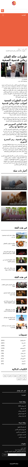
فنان (20, 375)
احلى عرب (24, 49)
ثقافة (23, 363)
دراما (23, 343)
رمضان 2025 (21, 406)
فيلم (23, 350)
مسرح (10, 375)
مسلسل (22, 340)
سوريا (15, 375)
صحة (23, 361)
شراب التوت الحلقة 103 (21, 97)
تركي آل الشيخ (21, 427)
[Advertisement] (14, 31)
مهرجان (22, 358)
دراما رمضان (22, 416)
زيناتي (24, 379)
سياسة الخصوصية (14, 463)
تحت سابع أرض (21, 434)
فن (23, 345)
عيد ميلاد (22, 408)
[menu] (3, 15)
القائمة (24, 15)
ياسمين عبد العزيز (20, 432)
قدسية (19, 379)
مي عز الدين (22, 437)
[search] (2, 10)
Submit (5, 454)
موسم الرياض (21, 413)
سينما (22, 356)
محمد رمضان (21, 411)
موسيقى (22, 348)
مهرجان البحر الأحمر (20, 429)
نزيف (5, 375)
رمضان (22, 353)
